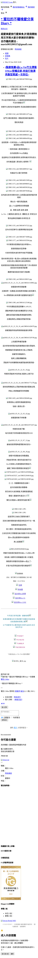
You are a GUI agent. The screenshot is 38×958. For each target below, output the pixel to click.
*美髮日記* (18, 699)
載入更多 (4, 707)
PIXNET (9, 924)
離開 (12, 954)
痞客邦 (17, 691)
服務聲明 (23, 926)
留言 (22, 691)
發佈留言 (4, 720)
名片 (6, 58)
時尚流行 (17, 697)
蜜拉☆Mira (5, 679)
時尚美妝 (18, 49)
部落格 (7, 56)
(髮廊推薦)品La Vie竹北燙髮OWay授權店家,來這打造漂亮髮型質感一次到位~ (21, 71)
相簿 (6, 53)
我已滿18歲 (5, 954)
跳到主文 (4, 29)
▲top (3, 703)
